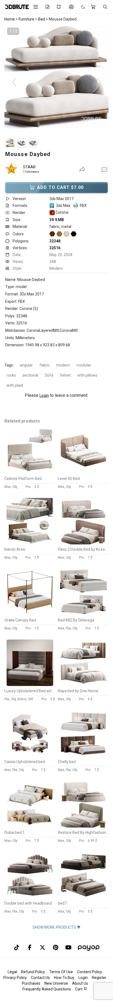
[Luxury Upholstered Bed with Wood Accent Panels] (30, 684)
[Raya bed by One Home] (83, 684)
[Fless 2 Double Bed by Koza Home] (83, 543)
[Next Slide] (99, 82)
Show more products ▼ (57, 927)
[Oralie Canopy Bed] (30, 614)
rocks (11, 375)
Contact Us (40, 977)
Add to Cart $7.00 (60, 187)
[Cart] (94, 6)
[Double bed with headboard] (30, 897)
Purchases (31, 983)
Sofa (49, 375)
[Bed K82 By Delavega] (83, 614)
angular (26, 365)
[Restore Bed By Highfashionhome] (83, 826)
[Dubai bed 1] (30, 826)
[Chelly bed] (83, 755)
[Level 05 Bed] (83, 472)
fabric (44, 365)
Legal (12, 972)
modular (84, 365)
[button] (104, 169)
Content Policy (89, 972)
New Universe (56, 983)
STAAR (29, 167)
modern (63, 365)
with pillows (87, 375)
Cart (79, 989)
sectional (30, 375)
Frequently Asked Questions (46, 989)
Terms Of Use (61, 972)
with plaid (15, 385)
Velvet (65, 375)
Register (99, 977)
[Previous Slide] (14, 82)
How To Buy (64, 977)
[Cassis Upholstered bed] (30, 755)
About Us (80, 983)
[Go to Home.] (15, 6)
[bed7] (83, 897)
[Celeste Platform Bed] (30, 472)
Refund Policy (33, 972)
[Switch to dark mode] (80, 7)
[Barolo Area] (30, 543)
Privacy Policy (15, 977)
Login (44, 395)
